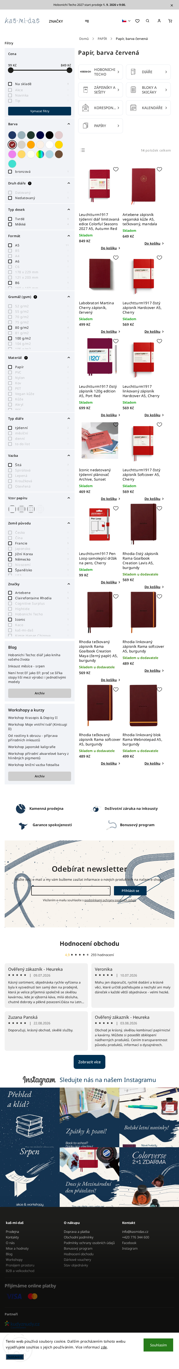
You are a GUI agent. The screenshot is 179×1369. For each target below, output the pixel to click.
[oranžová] (31, 145)
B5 (42, 250)
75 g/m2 (42, 322)
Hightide (42, 609)
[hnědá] (59, 154)
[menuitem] (58, 21)
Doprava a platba (77, 1231)
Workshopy (14, 1259)
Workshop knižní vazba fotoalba (33, 764)
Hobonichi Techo (42, 614)
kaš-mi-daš (42, 630)
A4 (42, 256)
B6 (42, 283)
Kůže (42, 399)
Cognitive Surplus (42, 603)
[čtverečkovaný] (40, 509)
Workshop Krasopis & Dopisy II (33, 717)
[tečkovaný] (31, 509)
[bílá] (50, 145)
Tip (42, 100)
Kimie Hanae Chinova (42, 635)
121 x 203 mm (42, 277)
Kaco (42, 625)
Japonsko (42, 548)
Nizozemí (42, 564)
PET (42, 388)
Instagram (130, 1248)
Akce (42, 90)
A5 (42, 245)
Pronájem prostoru (20, 1265)
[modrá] (12, 135)
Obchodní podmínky (78, 1237)
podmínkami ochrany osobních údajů (110, 900)
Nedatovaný (42, 198)
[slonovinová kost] (31, 154)
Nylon (42, 377)
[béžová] (40, 145)
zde (104, 1347)
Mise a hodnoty (17, 1248)
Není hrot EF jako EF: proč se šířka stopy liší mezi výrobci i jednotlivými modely (37, 677)
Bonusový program (78, 1248)
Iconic (42, 619)
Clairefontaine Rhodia (42, 598)
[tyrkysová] (12, 164)
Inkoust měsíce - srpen (26, 666)
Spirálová (42, 470)
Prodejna (12, 1231)
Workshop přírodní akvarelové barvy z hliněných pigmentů (38, 755)
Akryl (42, 404)
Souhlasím (158, 1345)
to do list (42, 444)
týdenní (42, 428)
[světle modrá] (50, 154)
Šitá (42, 465)
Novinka (42, 95)
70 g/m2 (42, 317)
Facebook (129, 1243)
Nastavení (15, 1357)
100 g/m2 (42, 338)
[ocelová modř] (40, 135)
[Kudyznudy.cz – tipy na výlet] (89, 1325)
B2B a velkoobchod (20, 1270)
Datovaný (42, 192)
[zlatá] (59, 145)
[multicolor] (40, 154)
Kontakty (12, 1237)
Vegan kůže (42, 394)
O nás (10, 1243)
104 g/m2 (42, 343)
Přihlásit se (130, 890)
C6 (42, 266)
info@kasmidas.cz (135, 1231)
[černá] (50, 135)
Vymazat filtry (39, 111)
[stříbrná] (22, 135)
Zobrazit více (89, 1061)
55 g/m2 (42, 311)
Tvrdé (42, 219)
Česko (42, 532)
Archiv (40, 693)
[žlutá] (22, 154)
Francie (42, 543)
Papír (42, 367)
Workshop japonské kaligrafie (32, 747)
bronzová (42, 171)
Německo (42, 559)
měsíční (42, 433)
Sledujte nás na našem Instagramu (108, 1080)
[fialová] (12, 154)
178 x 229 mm (42, 272)
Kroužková (42, 481)
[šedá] (22, 145)
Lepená (42, 475)
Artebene (42, 592)
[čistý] (12, 509)
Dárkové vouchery (77, 1259)
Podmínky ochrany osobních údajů (89, 1243)
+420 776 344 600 (135, 1237)
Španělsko (42, 570)
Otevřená (42, 486)
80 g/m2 (42, 327)
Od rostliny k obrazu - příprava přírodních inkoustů (33, 737)
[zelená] (31, 135)
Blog (9, 1254)
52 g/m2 (42, 306)
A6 (42, 261)
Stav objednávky (76, 1265)
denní (42, 438)
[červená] (12, 145)
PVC (42, 372)
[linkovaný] (22, 509)
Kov (42, 383)
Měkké (42, 224)
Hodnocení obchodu (89, 943)
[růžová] (59, 135)
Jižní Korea (42, 554)
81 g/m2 (42, 333)
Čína (42, 538)
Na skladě (42, 84)
